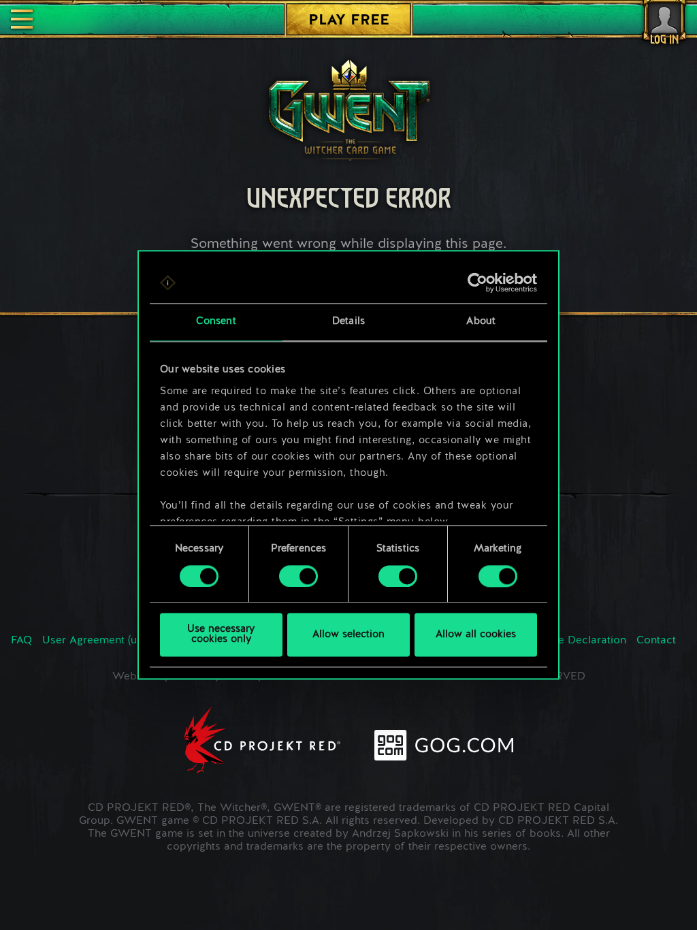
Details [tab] (348, 322)
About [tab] (481, 322)
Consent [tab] (216, 322)
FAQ (21, 640)
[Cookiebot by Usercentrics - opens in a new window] (477, 282)
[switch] (298, 576)
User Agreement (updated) (109, 640)
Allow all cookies (476, 635)
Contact (656, 640)
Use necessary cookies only (221, 635)
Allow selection (348, 635)
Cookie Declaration (577, 640)
